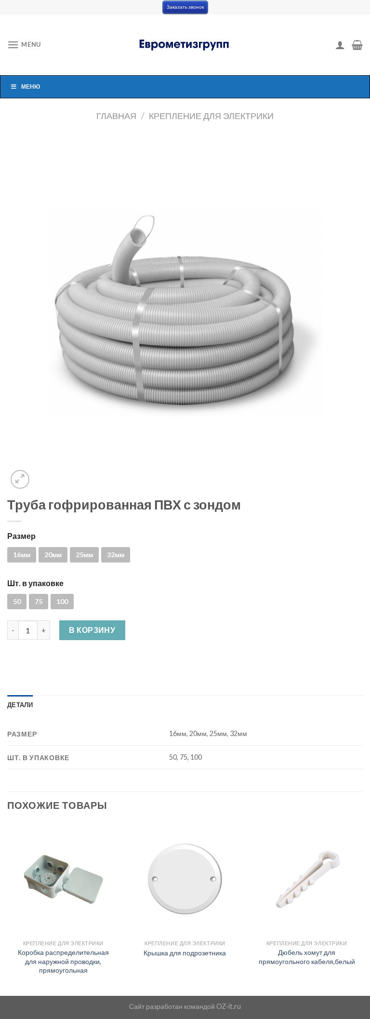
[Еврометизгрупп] (185, 45)
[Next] (362, 908)
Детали (20, 705)
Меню (30, 86)
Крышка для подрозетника (185, 953)
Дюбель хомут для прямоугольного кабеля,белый (307, 956)
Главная (116, 115)
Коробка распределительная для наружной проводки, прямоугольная (63, 961)
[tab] (20, 704)
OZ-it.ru (228, 1006)
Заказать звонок (185, 7)
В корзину (92, 629)
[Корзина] (357, 44)
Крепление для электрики (211, 115)
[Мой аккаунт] (340, 44)
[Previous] (7, 908)
